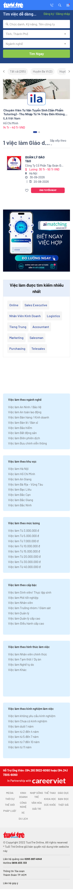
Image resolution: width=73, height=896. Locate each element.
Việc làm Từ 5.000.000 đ (23, 536)
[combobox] (36, 24)
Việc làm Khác (17, 670)
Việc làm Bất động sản (22, 433)
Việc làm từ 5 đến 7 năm (23, 736)
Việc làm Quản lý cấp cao (24, 618)
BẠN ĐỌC (63, 798)
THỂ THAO (50, 792)
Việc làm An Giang (19, 479)
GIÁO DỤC (63, 792)
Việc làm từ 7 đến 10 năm (24, 742)
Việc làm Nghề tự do (21, 664)
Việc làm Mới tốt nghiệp (23, 597)
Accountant (40, 327)
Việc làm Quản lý (18, 613)
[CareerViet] (48, 780)
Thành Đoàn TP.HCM (14, 874)
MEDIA (9, 792)
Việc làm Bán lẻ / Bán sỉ (23, 422)
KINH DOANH (23, 794)
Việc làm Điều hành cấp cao (26, 623)
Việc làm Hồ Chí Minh (21, 474)
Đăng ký (48, 14)
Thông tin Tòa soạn (14, 871)
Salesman (36, 338)
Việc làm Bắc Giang (20, 500)
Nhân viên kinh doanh (25, 316)
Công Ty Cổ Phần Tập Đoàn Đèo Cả (44, 166)
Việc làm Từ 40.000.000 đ (24, 567)
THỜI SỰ (9, 798)
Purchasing (17, 348)
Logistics (53, 316)
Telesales (38, 348)
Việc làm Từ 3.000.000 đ (23, 530)
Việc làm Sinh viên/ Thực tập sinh (29, 592)
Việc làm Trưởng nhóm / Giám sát (29, 608)
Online (13, 305)
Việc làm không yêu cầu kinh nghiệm (31, 716)
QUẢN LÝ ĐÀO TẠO (35, 159)
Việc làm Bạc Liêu (19, 489)
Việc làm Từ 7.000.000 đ (23, 541)
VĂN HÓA (36, 802)
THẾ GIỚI (10, 804)
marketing (16, 338)
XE (23, 812)
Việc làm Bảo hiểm (20, 428)
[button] (60, 5)
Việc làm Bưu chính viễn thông (27, 443)
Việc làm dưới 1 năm (20, 726)
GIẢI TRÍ (36, 808)
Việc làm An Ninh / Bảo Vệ (24, 407)
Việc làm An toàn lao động (24, 412)
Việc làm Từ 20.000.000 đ (24, 556)
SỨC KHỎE (50, 804)
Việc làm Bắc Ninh (20, 505)
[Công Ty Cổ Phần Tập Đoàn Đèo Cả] (14, 163)
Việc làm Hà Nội (18, 468)
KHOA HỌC (50, 798)
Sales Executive (36, 305)
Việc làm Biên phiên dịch (24, 438)
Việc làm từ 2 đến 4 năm (23, 731)
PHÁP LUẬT (9, 810)
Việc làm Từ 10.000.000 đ (24, 546)
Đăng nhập (63, 14)
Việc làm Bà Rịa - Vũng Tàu (25, 484)
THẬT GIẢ (63, 804)
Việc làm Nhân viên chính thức (27, 654)
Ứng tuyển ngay (48, 190)
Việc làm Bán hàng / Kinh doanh (28, 417)
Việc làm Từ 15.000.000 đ (24, 551)
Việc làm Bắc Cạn (19, 494)
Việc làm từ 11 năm (19, 747)
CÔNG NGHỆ (23, 804)
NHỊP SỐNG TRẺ (36, 794)
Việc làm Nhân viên (20, 602)
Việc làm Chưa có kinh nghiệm (27, 721)
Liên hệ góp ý (10, 883)
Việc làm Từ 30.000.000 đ (24, 562)
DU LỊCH (23, 818)
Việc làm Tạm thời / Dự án (24, 659)
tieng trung (17, 327)
